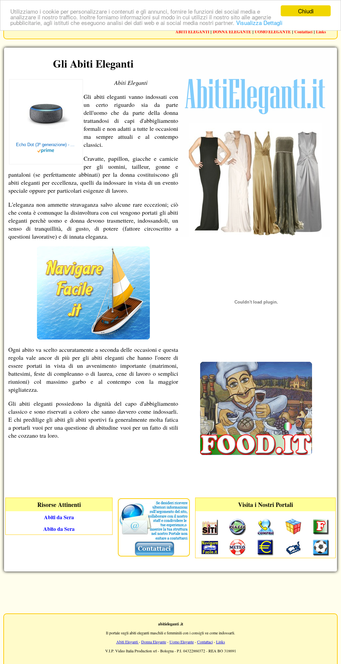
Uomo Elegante (182, 641)
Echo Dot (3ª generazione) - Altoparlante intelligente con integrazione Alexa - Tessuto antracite (46, 144)
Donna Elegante (153, 641)
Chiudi (306, 11)
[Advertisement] (170, 592)
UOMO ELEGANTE (273, 32)
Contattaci (303, 32)
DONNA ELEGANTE (232, 32)
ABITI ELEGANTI (192, 32)
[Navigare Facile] (93, 337)
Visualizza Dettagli (259, 22)
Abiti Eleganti (127, 641)
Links (321, 32)
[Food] (256, 452)
